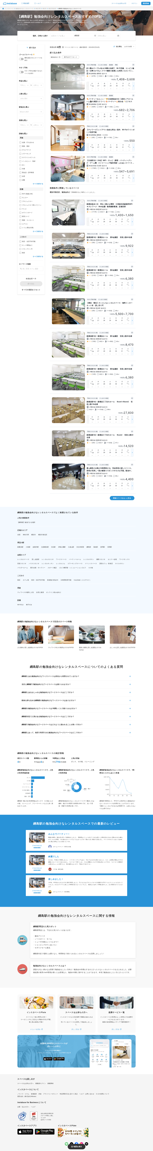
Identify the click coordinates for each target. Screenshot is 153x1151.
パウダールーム (22, 568)
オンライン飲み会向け (53, 592)
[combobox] (85, 36)
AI (133, 64)
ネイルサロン (119, 563)
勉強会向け (54, 57)
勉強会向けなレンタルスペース (25, 8)
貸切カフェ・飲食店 (106, 563)
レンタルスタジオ (48, 559)
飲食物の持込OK (52, 580)
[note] (86, 1144)
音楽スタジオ (21, 563)
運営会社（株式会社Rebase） (27, 1096)
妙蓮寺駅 (36, 547)
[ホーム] (10, 3)
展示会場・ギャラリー (37, 568)
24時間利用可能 (66, 580)
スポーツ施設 (52, 568)
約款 (40, 1094)
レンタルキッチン (48, 563)
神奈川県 (38, 8)
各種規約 (34, 1094)
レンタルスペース (23, 559)
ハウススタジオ (34, 563)
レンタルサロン (88, 559)
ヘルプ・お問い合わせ (86, 1094)
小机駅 (28, 547)
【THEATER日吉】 (37, 845)
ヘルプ (38, 3)
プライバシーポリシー (50, 1094)
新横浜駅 (20, 547)
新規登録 (146, 3)
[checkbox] (20, 142)
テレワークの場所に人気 (25, 592)
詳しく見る (75, 1029)
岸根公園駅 (62, 547)
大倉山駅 (71, 547)
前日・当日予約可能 (38, 580)
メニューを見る (35, 1029)
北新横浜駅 (45, 547)
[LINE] (66, 1144)
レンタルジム (60, 563)
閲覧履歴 (26, 3)
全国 (18, 534)
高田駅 (109, 547)
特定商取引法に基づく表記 (69, 1094)
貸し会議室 (35, 559)
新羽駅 (102, 547)
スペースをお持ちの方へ (25, 1083)
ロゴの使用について (102, 1094)
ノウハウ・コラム (23, 1094)
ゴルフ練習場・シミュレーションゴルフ (72, 568)
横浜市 (45, 8)
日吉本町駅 (80, 547)
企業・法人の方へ (23, 1107)
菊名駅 (95, 547)
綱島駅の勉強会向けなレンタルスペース (69, 8)
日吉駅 (53, 547)
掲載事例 (50, 1083)
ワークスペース (61, 559)
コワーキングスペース (75, 563)
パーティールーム (75, 559)
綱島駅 (88, 547)
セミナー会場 (112, 559)
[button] (76, 677)
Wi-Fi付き (20, 604)
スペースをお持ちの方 (119, 3)
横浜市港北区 (52, 8)
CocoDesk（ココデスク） (82, 580)
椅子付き (29, 604)
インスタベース (9, 8)
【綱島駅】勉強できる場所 (26, 522)
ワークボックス (124, 559)
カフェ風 (26, 580)
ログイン (134, 3)
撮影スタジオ (100, 559)
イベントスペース (91, 563)
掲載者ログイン (40, 1083)
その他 (90, 568)
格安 (18, 580)
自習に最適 (40, 592)
